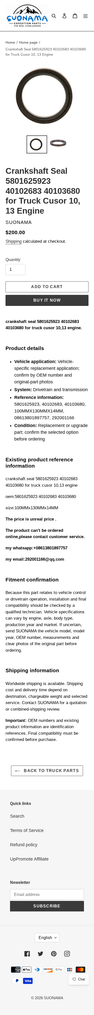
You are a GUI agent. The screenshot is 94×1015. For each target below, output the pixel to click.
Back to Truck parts (51, 771)
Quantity (13, 260)
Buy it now (47, 300)
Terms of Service (27, 830)
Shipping (14, 241)
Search (17, 816)
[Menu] (85, 15)
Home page (28, 42)
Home (10, 42)
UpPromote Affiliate (29, 859)
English (45, 938)
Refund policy (23, 844)
